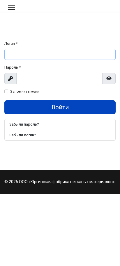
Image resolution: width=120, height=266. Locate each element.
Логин (10, 43)
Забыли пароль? (24, 124)
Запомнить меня (24, 91)
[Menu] (11, 7)
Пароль (12, 67)
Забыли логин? (22, 135)
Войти (60, 107)
